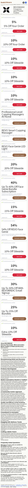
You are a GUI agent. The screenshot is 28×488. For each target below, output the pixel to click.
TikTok (11, 486)
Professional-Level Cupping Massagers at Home (13, 114)
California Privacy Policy (5, 485)
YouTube (14, 486)
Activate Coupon (19, 123)
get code (19, 31)
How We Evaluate (19, 485)
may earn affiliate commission (15, 4)
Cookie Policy (18, 484)
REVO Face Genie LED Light (14, 147)
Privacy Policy (24, 484)
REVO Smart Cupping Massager (14, 131)
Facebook (7, 486)
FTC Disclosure (12, 485)
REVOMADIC (5, 440)
